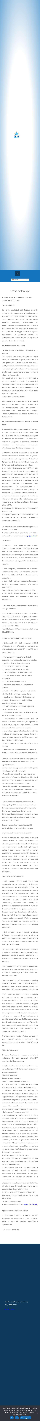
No (17, 1418)
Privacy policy (10, 1309)
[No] (37, 1413)
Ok (12, 1418)
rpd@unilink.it (32, 536)
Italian (16, 279)
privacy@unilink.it (30, 1204)
